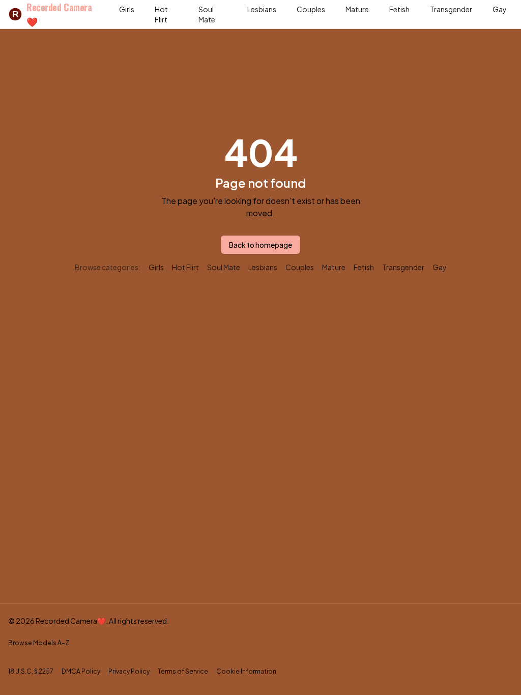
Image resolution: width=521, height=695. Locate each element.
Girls (126, 9)
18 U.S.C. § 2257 (30, 671)
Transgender (451, 9)
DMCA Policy (81, 671)
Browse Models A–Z (38, 643)
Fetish (399, 9)
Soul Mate (206, 14)
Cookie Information (246, 671)
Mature (357, 9)
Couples (311, 9)
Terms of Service (183, 671)
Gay (500, 9)
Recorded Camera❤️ (52, 14)
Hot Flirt (161, 14)
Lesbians (261, 9)
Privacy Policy (129, 671)
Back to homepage (260, 244)
